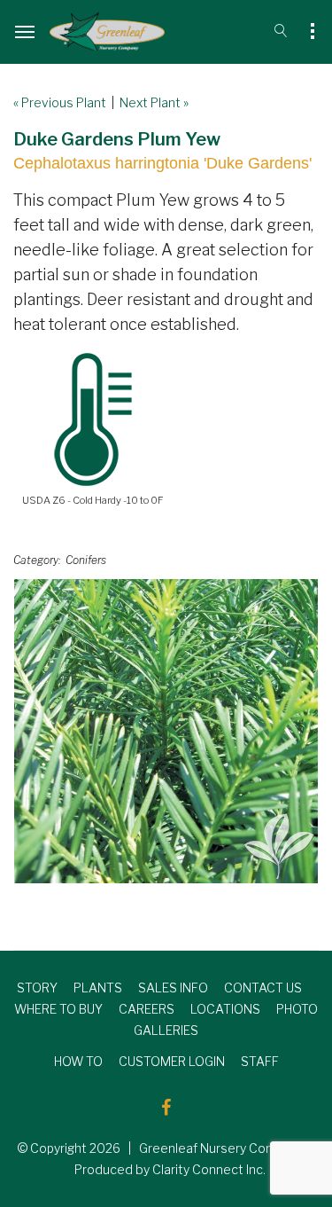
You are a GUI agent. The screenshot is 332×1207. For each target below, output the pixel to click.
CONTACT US (263, 987)
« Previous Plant (59, 102)
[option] (166, 731)
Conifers (86, 560)
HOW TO (78, 1061)
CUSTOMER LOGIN (172, 1061)
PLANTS (97, 987)
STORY (37, 987)
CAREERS (146, 1008)
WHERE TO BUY (58, 1008)
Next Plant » (154, 102)
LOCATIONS (225, 1008)
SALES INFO (173, 987)
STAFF (260, 1061)
